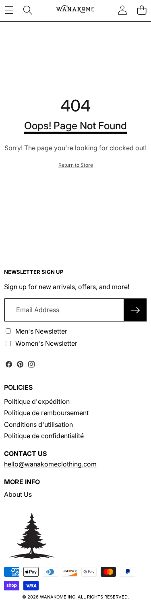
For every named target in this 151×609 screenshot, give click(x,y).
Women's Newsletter (46, 343)
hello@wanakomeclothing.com (50, 464)
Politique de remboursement (46, 413)
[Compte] (122, 10)
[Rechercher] (28, 10)
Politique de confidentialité (44, 436)
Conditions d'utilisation (38, 424)
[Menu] (9, 10)
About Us (18, 494)
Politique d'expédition (37, 401)
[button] (141, 10)
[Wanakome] (75, 10)
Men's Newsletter (41, 331)
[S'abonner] (135, 309)
